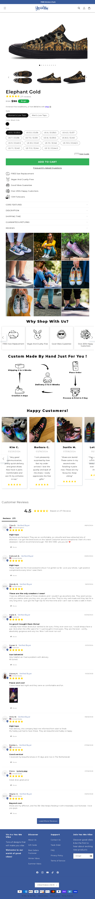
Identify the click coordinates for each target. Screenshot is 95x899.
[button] (4, 8)
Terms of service (67, 896)
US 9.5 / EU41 (33, 143)
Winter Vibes (34, 858)
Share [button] (14, 547)
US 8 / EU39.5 (50, 138)
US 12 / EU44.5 (51, 148)
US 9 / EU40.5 (14, 143)
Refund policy (43, 896)
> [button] (48, 821)
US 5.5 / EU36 (32, 133)
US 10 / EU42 (51, 143)
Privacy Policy (57, 855)
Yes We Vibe (31, 896)
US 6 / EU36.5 (50, 133)
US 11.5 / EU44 (32, 148)
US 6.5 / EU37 (68, 133)
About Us (32, 840)
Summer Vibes (34, 864)
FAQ (53, 850)
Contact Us (55, 840)
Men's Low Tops (39, 115)
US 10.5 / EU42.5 (70, 143)
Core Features (14, 205)
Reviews (10, 228)
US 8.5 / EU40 (68, 138)
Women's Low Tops (17, 115)
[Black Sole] (7, 124)
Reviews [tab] (7, 518)
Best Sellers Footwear (33, 851)
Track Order (56, 845)
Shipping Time (13, 216)
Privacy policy (55, 896)
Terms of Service (58, 861)
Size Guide (84, 154)
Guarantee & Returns (17, 222)
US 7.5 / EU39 (31, 138)
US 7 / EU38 (13, 138)
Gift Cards (32, 845)
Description (12, 210)
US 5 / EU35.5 (14, 133)
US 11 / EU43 (14, 148)
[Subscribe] (90, 856)
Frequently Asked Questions (47, 168)
